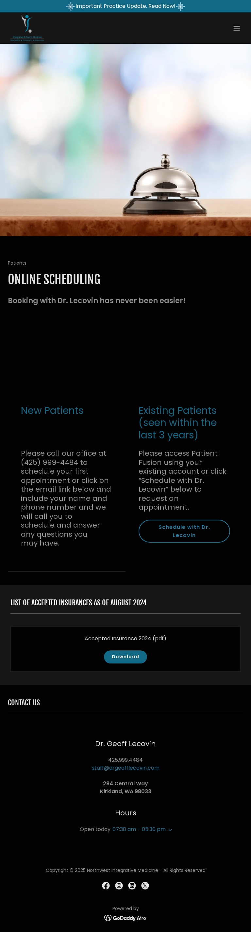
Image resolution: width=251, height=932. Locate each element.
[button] (236, 28)
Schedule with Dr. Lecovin (184, 531)
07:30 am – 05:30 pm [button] (139, 829)
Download (125, 656)
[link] (27, 28)
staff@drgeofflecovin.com (125, 768)
